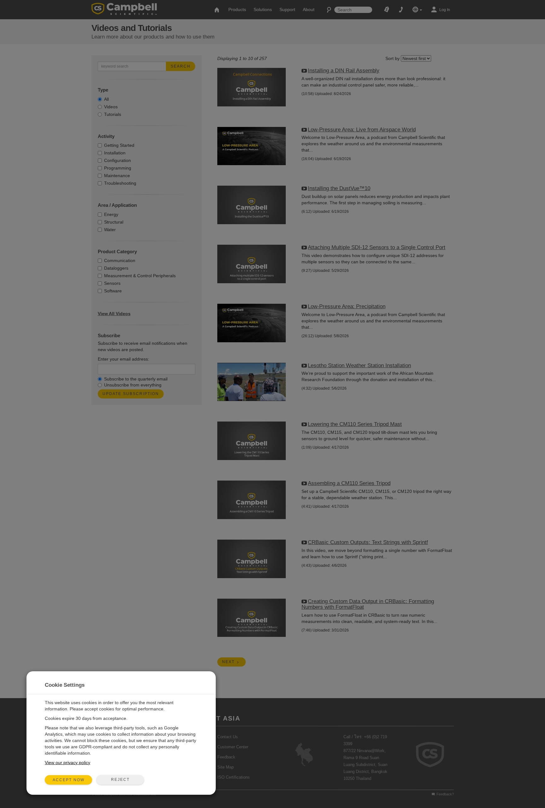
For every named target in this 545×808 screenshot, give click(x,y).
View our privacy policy (67, 762)
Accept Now (69, 780)
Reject (120, 779)
